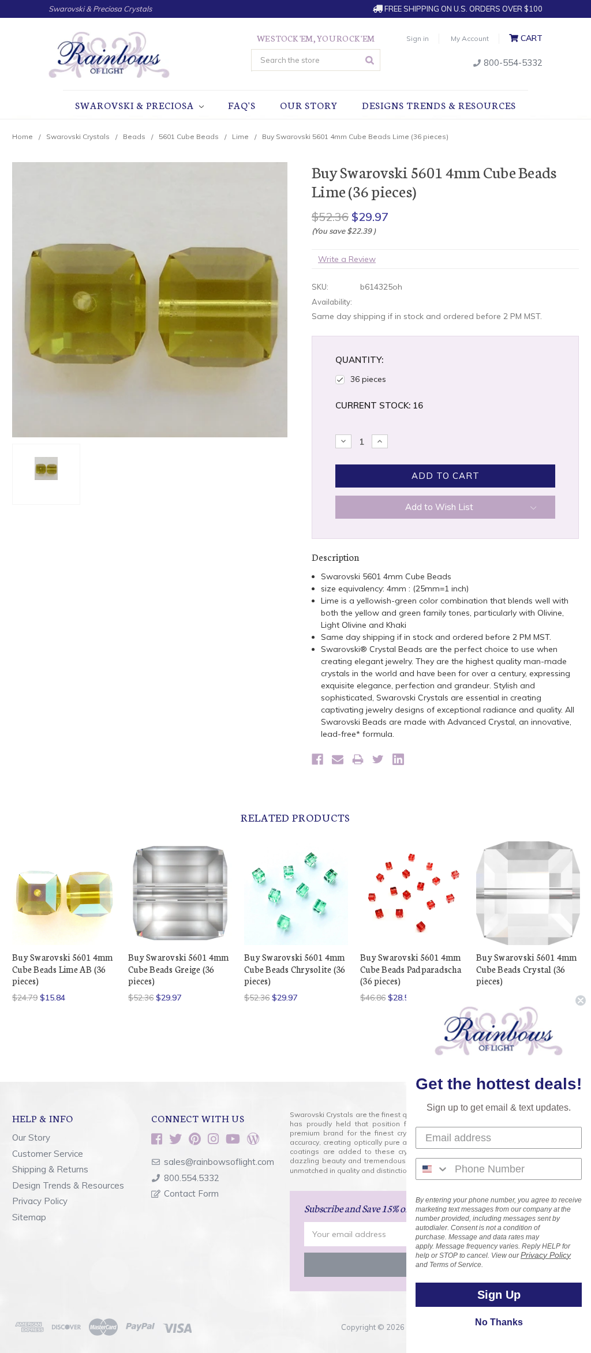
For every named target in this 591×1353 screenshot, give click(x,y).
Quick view (64, 879)
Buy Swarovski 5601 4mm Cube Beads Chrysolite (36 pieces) (294, 969)
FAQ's (242, 104)
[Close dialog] (580, 1000)
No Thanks (499, 1322)
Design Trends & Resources (68, 1185)
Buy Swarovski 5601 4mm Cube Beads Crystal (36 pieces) (526, 969)
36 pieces (368, 379)
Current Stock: (379, 405)
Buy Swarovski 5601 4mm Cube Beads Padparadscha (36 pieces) (410, 969)
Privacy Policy (40, 1200)
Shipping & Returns (50, 1169)
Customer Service (47, 1153)
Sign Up (499, 1294)
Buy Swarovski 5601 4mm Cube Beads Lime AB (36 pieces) (62, 969)
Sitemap (29, 1217)
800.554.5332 (191, 1177)
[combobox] (432, 1169)
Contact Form (191, 1193)
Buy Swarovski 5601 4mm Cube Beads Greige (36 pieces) (178, 969)
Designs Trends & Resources (439, 104)
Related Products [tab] (295, 816)
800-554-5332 (512, 62)
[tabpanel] (64, 922)
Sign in (417, 38)
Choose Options (64, 903)
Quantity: (359, 359)
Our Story (309, 104)
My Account (470, 38)
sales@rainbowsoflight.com (219, 1161)
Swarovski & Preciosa (135, 104)
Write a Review (347, 259)
